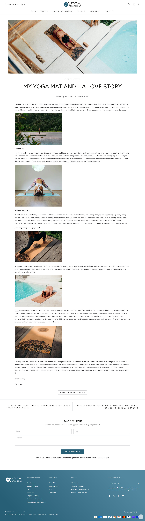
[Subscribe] (139, 483)
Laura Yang (21, 379)
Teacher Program (77, 486)
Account (30, 492)
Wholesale (75, 483)
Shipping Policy (32, 496)
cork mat (98, 269)
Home (66, 79)
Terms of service (42, 514)
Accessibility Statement (36, 502)
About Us (52, 483)
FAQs (29, 489)
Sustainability (54, 486)
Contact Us (31, 483)
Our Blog (52, 492)
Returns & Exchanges (35, 499)
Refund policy (22, 514)
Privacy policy (32, 514)
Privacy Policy (82, 458)
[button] (128, 4)
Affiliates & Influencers (80, 489)
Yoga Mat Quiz (32, 486)
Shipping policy (53, 514)
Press (51, 489)
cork (30, 319)
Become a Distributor (79, 492)
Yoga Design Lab (74, 79)
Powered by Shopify (10, 514)
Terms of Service (97, 458)
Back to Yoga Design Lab (73, 392)
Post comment (72, 452)
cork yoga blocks (27, 269)
